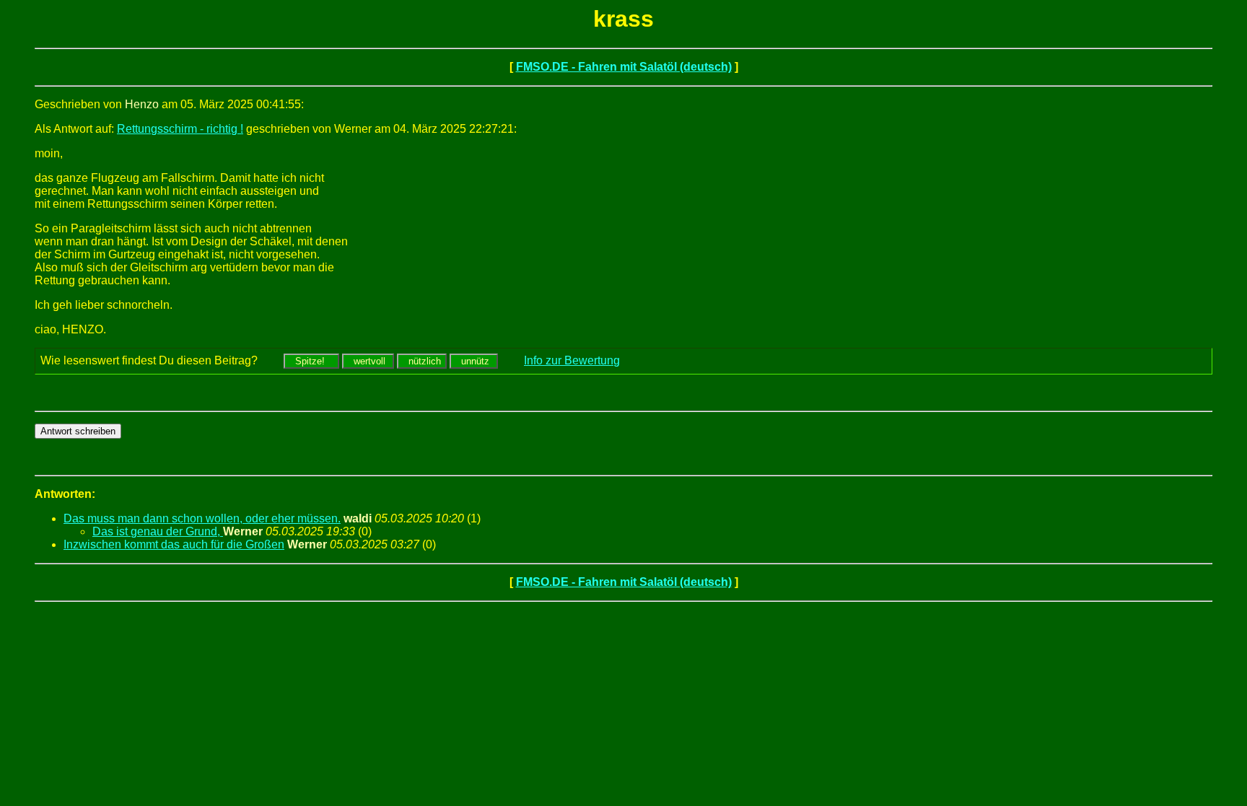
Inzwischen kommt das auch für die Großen (174, 544)
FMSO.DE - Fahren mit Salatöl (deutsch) (624, 67)
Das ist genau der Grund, (157, 531)
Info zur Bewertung (572, 360)
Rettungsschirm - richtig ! (180, 129)
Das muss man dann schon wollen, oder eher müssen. (202, 518)
